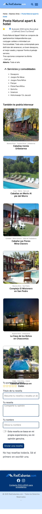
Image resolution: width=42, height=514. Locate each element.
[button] (32, 4)
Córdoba (8, 238)
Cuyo (15, 191)
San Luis (26, 191)
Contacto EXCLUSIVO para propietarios (21, 486)
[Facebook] (18, 480)
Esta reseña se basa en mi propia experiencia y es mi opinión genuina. (21, 435)
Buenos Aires (11, 143)
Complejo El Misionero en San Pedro (21, 289)
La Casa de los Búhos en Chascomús (21, 337)
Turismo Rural (21, 143)
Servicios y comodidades (21, 69)
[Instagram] (23, 480)
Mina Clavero (17, 238)
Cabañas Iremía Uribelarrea (21, 147)
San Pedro (26, 286)
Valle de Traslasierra (29, 238)
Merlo (20, 191)
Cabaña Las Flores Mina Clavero (21, 242)
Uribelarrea (31, 143)
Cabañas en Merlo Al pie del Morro (21, 194)
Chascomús (26, 333)
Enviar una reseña (13, 446)
